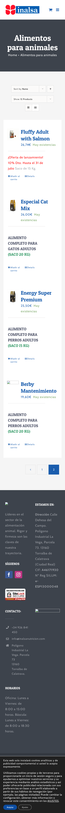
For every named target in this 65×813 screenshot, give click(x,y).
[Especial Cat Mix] (13, 205)
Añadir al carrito (15, 178)
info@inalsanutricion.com (21, 638)
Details (31, 176)
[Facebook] (9, 574)
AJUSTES (53, 800)
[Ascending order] (50, 88)
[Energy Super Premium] (13, 296)
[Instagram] (18, 574)
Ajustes (25, 807)
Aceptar (10, 807)
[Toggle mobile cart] (51, 10)
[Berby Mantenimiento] (13, 388)
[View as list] (35, 107)
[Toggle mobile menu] (58, 10)
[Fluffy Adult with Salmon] (13, 134)
